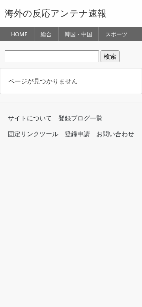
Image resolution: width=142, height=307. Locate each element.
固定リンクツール (33, 133)
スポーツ (116, 34)
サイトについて (30, 118)
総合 (46, 34)
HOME (19, 34)
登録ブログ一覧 (80, 118)
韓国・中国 (78, 34)
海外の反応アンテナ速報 (55, 13)
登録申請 (77, 133)
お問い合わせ (115, 133)
